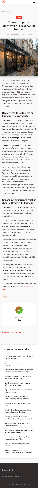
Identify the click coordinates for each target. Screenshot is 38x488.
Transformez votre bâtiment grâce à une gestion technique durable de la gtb (19, 371)
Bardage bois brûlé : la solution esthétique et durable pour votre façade (18, 418)
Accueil (4, 11)
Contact (17, 476)
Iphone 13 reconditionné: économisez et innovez (18, 364)
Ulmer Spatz (8, 470)
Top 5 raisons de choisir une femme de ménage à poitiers (18, 391)
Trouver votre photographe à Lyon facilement (17, 445)
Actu (10, 11)
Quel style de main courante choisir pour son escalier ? (17, 424)
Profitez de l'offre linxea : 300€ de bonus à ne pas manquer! (19, 357)
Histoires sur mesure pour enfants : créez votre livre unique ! (17, 384)
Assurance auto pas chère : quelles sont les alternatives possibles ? (18, 438)
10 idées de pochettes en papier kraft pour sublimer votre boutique (18, 411)
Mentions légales (7, 476)
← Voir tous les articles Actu (12, 332)
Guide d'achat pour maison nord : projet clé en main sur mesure (19, 431)
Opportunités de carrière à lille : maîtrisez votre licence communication (18, 451)
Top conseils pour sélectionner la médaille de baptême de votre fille (17, 397)
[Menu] (34, 1)
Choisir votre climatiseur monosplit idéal (17, 404)
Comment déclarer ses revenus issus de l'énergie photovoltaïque (19, 377)
